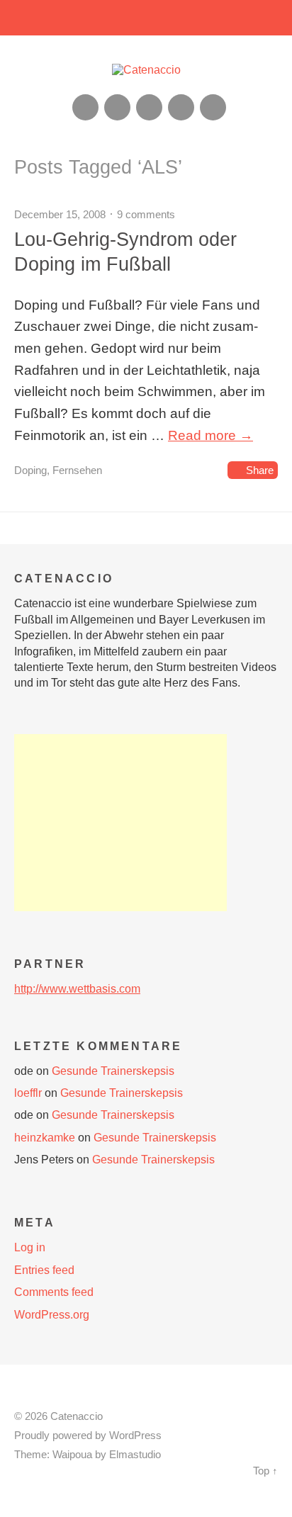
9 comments (146, 214)
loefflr (28, 1093)
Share (260, 470)
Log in (29, 1247)
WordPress (135, 1435)
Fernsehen (77, 470)
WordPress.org (51, 1315)
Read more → (210, 435)
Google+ (181, 107)
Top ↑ (265, 1471)
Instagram (149, 107)
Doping (30, 470)
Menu (146, 17)
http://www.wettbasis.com (77, 989)
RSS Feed (85, 107)
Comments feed (54, 1292)
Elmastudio (135, 1454)
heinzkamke (44, 1138)
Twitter (213, 107)
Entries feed (44, 1270)
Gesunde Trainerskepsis (113, 1071)
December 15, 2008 (60, 214)
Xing (117, 107)
